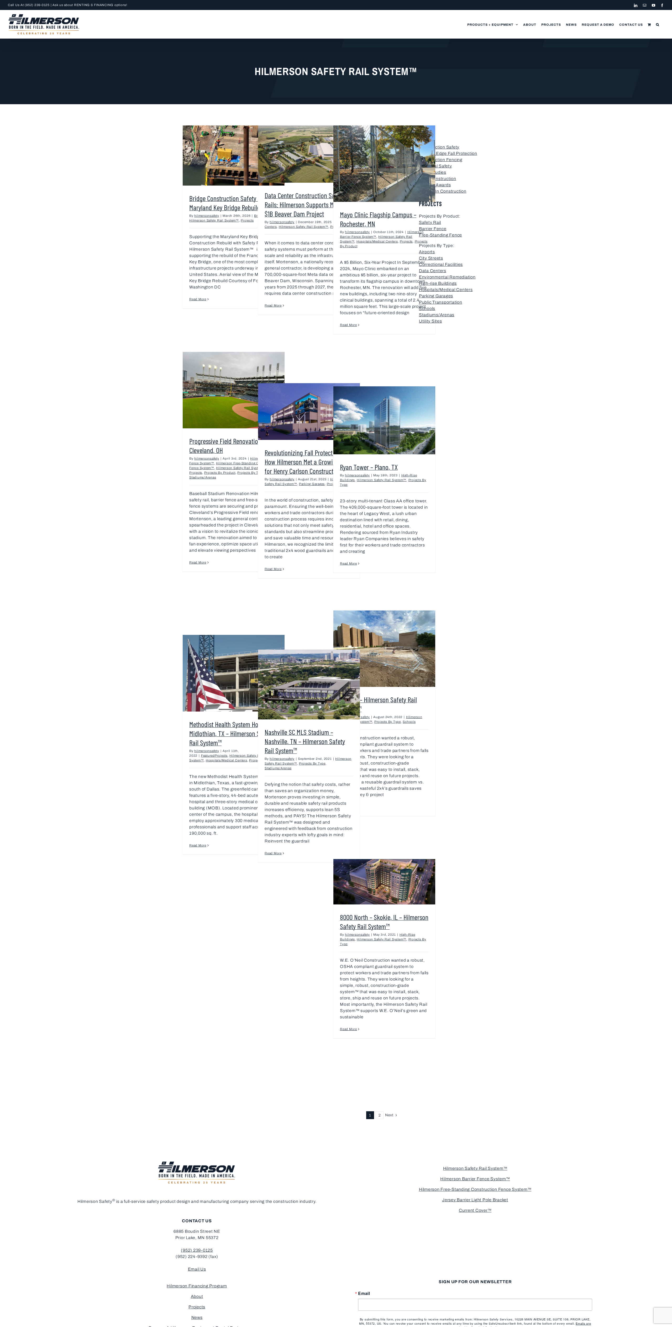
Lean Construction (437, 178)
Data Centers (432, 270)
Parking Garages (312, 484)
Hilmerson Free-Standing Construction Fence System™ (475, 1189)
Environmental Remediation (447, 277)
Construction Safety (439, 147)
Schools (409, 722)
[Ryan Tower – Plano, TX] (384, 420)
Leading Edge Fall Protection (448, 153)
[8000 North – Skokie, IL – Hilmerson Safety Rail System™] (384, 881)
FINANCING (103, 5)
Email (364, 1293)
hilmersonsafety (206, 216)
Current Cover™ (475, 1210)
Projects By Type (250, 473)
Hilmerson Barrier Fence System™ (475, 1179)
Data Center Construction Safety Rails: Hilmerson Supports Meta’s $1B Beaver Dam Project (304, 204)
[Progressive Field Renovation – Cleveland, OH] (234, 390)
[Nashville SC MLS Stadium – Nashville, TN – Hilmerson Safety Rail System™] (309, 684)
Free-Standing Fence (440, 235)
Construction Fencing (441, 159)
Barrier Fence (433, 229)
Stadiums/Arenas (202, 477)
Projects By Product (219, 473)
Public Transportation (440, 302)
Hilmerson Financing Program (197, 1286)
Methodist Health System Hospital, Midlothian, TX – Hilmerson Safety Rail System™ (231, 733)
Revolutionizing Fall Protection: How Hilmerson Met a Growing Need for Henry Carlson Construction (309, 461)
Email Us (197, 1269)
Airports (427, 252)
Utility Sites (430, 321)
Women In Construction (442, 191)
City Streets (431, 258)
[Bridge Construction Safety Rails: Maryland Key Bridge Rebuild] (234, 155)
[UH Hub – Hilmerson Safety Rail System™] (384, 648)
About (197, 1296)
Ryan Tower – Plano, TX (369, 466)
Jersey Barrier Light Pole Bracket (475, 1200)
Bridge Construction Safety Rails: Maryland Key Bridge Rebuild (230, 203)
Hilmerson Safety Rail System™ (214, 220)
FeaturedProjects (214, 755)
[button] (657, 24)
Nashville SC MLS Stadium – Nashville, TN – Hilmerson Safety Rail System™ (305, 741)
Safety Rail (430, 222)
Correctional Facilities (441, 264)
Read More (197, 299)
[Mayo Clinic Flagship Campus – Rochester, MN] (384, 163)
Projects (247, 220)
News (197, 1317)
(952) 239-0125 (37, 5)
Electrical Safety (435, 166)
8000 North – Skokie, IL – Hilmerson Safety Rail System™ (384, 922)
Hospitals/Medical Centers (377, 241)
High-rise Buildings (438, 283)
